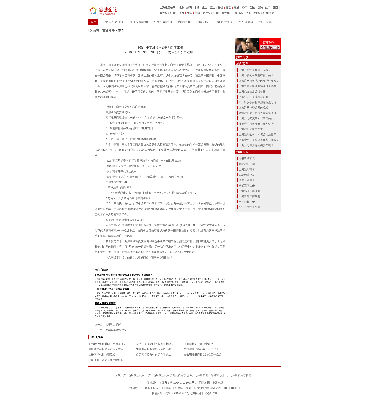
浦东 (181, 7)
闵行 (244, 7)
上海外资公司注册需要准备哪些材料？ (261, 86)
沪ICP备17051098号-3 (183, 382)
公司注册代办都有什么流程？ (201, 349)
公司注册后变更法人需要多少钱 (257, 113)
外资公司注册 (163, 22)
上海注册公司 (168, 7)
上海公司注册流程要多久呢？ (256, 145)
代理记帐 (202, 22)
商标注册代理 (247, 164)
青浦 (236, 7)
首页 (93, 22)
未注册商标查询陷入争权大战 (153, 349)
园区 (275, 7)
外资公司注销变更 (263, 13)
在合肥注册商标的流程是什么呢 (202, 354)
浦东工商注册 (247, 180)
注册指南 (265, 22)
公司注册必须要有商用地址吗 (105, 360)
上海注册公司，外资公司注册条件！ (260, 134)
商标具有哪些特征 (116, 330)
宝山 (212, 7)
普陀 (252, 7)
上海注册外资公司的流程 (253, 107)
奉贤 (197, 7)
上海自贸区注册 (113, 22)
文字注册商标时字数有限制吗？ (155, 344)
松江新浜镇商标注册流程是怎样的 (259, 102)
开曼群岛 (237, 13)
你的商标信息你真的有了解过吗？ (156, 354)
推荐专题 (217, 382)
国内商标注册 (247, 201)
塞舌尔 (226, 13)
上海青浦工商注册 (249, 196)
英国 (189, 13)
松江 (220, 7)
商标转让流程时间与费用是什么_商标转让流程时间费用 (121, 344)
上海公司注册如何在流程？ (255, 70)
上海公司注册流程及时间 (253, 97)
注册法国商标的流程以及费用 (105, 349)
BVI (247, 13)
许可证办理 (246, 22)
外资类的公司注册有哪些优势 (256, 123)
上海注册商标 (247, 169)
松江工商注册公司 (249, 207)
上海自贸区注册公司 (133, 375)
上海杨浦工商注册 (249, 191)
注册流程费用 (139, 22)
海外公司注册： (169, 13)
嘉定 (228, 7)
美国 (197, 13)
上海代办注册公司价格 (252, 91)
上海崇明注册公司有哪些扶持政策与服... (263, 140)
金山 (205, 7)
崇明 (189, 7)
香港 (181, 13)
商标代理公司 (247, 174)
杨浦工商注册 (247, 185)
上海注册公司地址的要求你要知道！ (260, 80)
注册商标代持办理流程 (101, 354)
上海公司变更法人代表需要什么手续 (260, 118)
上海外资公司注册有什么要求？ (257, 75)
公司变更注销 (223, 22)
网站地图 (204, 382)
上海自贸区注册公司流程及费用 (164, 375)
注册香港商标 (247, 158)
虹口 (268, 7)
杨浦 (260, 7)
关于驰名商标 (114, 324)
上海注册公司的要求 (251, 129)
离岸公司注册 (211, 13)
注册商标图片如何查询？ (198, 344)
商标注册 (184, 22)
